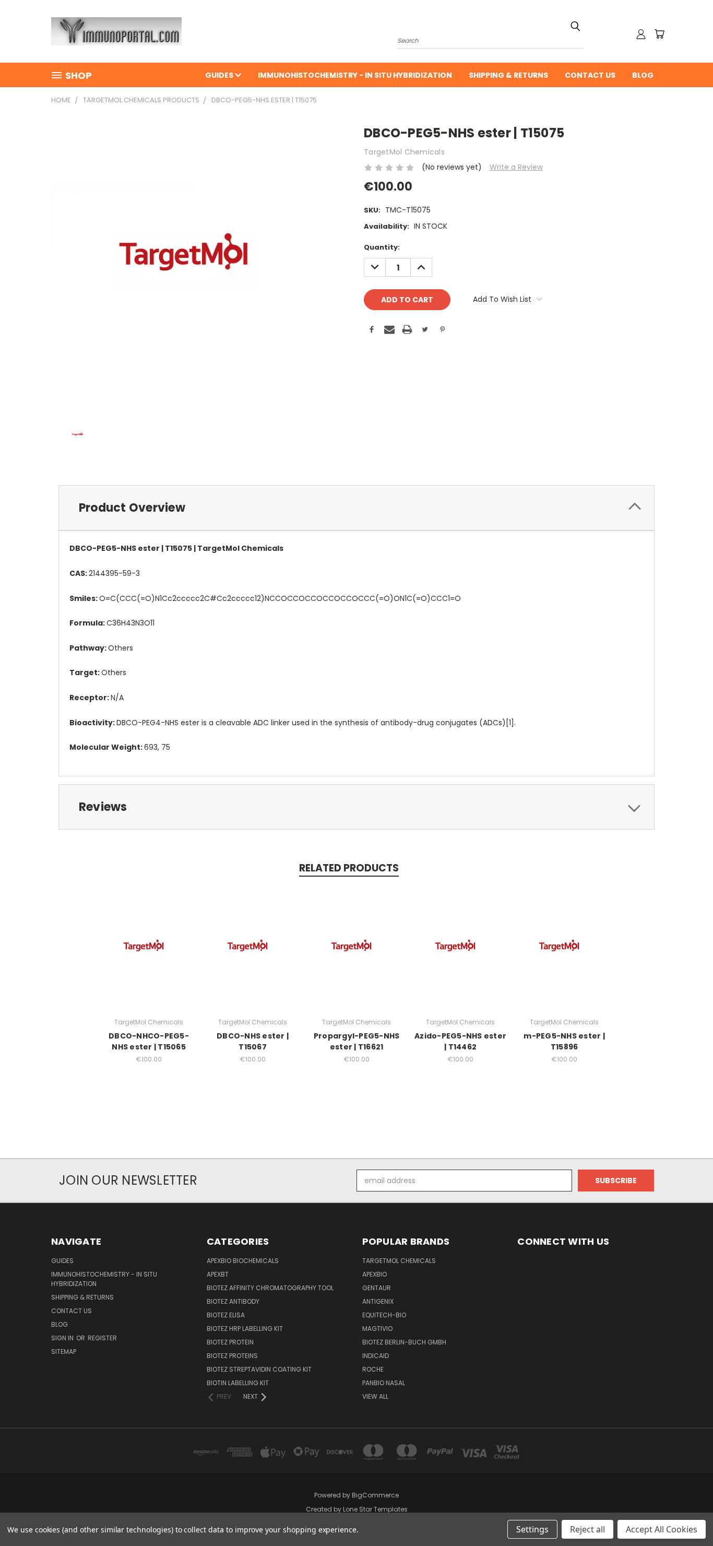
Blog (642, 75)
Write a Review (516, 167)
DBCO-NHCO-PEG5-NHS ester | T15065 (149, 1041)
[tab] (356, 507)
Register (102, 1337)
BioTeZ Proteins (232, 1355)
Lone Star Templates (375, 1509)
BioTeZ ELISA (226, 1315)
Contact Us (590, 75)
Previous (685, 1513)
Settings (532, 1529)
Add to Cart (149, 956)
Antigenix (378, 1301)
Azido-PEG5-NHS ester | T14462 (460, 1041)
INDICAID (375, 1355)
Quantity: (382, 247)
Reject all (587, 1529)
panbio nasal (383, 1382)
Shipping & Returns (508, 75)
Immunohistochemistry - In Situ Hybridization (355, 75)
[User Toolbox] (641, 34)
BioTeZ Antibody (233, 1301)
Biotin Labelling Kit (238, 1382)
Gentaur (376, 1287)
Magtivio (377, 1328)
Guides (220, 75)
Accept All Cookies (661, 1529)
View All (375, 1396)
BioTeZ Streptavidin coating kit (259, 1369)
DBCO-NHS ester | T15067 (253, 1041)
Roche (373, 1369)
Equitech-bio (384, 1315)
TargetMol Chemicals (399, 1260)
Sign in (63, 1337)
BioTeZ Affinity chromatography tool (270, 1287)
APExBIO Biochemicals (243, 1260)
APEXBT (218, 1274)
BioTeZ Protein (230, 1342)
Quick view (148, 937)
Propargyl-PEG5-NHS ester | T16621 (357, 1041)
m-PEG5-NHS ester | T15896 (564, 1041)
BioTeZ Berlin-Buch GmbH (404, 1342)
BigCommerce (375, 1495)
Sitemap (63, 1351)
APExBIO (374, 1274)
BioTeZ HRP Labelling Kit (245, 1328)
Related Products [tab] (349, 868)
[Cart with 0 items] (659, 34)
